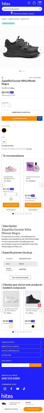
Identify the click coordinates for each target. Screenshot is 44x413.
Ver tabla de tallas (7, 145)
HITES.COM (6, 355)
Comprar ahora (19, 118)
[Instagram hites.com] (5, 388)
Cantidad (5, 103)
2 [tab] (15, 213)
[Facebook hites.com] (11, 388)
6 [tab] (26, 213)
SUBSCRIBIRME (35, 365)
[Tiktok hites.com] (24, 388)
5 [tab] (23, 213)
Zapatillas (4, 19)
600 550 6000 (11, 378)
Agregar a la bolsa (21, 112)
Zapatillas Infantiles (13, 19)
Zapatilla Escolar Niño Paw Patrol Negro (33, 309)
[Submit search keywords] (41, 9)
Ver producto (11, 210)
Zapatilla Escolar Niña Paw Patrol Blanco (11, 309)
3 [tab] (18, 213)
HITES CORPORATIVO (10, 351)
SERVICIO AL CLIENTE (10, 346)
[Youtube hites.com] (17, 388)
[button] (29, 3)
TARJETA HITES (8, 342)
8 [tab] (31, 213)
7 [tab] (28, 213)
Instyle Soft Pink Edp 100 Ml (33, 177)
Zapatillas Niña (25, 19)
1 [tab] (13, 213)
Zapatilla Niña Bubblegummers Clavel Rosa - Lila (9, 178)
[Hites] (6, 3)
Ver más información (20, 277)
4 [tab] (20, 213)
